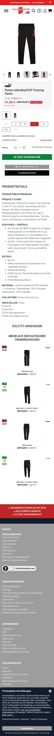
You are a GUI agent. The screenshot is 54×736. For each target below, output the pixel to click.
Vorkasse (6, 684)
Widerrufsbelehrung (11, 635)
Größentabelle (46, 140)
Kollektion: (9, 297)
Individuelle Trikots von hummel (17, 603)
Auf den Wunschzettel (28, 167)
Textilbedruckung (10, 596)
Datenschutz (8, 638)
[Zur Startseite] (20, 11)
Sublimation (8, 599)
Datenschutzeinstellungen (14, 560)
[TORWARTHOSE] (27, 361)
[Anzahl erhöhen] (24, 148)
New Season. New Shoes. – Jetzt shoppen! (27, 3)
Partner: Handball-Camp (13, 648)
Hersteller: (10, 303)
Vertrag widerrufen (11, 534)
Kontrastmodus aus (25, 568)
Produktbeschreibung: (17, 194)
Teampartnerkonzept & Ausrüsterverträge (22, 593)
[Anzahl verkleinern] (16, 148)
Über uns (6, 642)
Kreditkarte (7, 677)
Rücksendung (8, 550)
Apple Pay (7, 671)
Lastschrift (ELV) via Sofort (15, 674)
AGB (4, 632)
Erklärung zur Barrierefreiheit (16, 557)
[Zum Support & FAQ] (39, 10)
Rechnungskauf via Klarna (15, 681)
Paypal (5, 668)
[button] (6, 11)
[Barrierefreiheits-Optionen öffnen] (5, 568)
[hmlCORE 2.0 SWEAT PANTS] (27, 398)
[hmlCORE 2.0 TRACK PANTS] (27, 472)
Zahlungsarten (9, 544)
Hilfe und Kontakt (10, 537)
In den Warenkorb (27, 157)
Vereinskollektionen (11, 586)
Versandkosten (9, 540)
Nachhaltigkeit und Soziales (15, 651)
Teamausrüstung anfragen (15, 609)
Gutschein (7, 553)
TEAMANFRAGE (27, 172)
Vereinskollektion (10, 606)
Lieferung (6, 547)
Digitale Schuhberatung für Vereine (19, 612)
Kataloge (6, 589)
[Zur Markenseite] (8, 86)
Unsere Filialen (9, 645)
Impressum (7, 628)
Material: (8, 285)
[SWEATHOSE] (27, 435)
